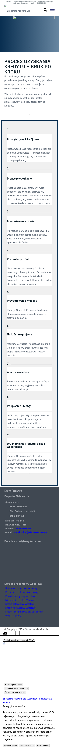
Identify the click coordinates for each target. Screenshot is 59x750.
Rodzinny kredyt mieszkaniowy (21, 588)
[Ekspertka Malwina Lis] (24, 10)
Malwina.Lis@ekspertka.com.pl (30, 532)
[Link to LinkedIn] (9, 633)
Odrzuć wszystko (27, 746)
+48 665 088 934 (22, 528)
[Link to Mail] (5, 633)
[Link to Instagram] (18, 633)
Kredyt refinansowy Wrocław (20, 607)
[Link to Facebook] (13, 633)
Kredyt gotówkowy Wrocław (19, 603)
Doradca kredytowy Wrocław (20, 596)
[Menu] (51, 10)
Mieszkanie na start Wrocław (20, 600)
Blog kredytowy (13, 615)
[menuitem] (44, 10)
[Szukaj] (44, 10)
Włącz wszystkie (10, 746)
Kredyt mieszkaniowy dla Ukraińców (24, 611)
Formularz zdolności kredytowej (21, 592)
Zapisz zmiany (43, 746)
